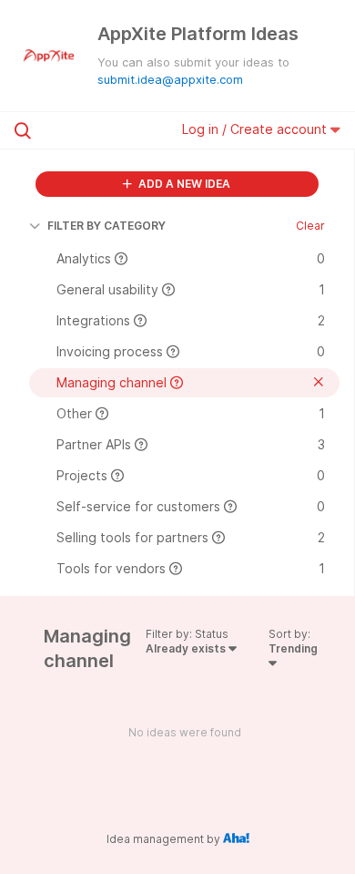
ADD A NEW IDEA (183, 183)
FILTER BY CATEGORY (106, 225)
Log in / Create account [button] (256, 129)
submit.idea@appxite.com (170, 79)
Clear (310, 225)
